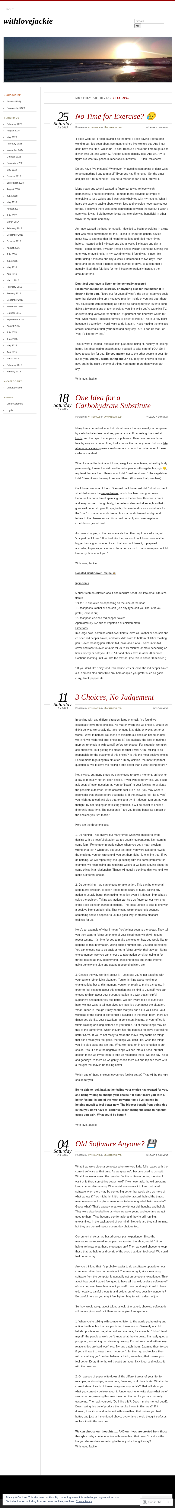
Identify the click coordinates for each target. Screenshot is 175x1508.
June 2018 (12, 196)
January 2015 (14, 371)
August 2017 (13, 208)
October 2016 (14, 241)
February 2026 (14, 124)
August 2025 (13, 130)
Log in (10, 410)
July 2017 (12, 215)
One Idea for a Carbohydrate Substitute (113, 401)
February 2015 (14, 365)
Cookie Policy (84, 1501)
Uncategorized (113, 127)
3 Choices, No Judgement (114, 697)
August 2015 (13, 326)
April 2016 (12, 274)
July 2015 (12, 332)
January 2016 (14, 293)
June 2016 (12, 261)
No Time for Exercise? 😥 (115, 116)
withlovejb (94, 127)
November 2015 (15, 306)
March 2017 (13, 221)
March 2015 (13, 358)
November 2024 (15, 150)
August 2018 (13, 189)
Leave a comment (158, 127)
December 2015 (15, 300)
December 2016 (15, 234)
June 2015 (12, 339)
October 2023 (14, 156)
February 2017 (14, 228)
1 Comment (161, 708)
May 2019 (12, 169)
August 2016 (13, 248)
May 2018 (12, 202)
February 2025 (14, 143)
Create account (15, 403)
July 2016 (12, 254)
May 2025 (12, 137)
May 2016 (12, 267)
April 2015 (12, 352)
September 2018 (15, 182)
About (10, 9)
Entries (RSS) (14, 101)
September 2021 (15, 163)
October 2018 (14, 176)
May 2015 (12, 345)
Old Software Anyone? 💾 (115, 1143)
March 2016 (13, 280)
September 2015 (15, 319)
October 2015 (14, 313)
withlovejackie (28, 20)
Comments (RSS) (16, 108)
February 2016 (14, 287)
